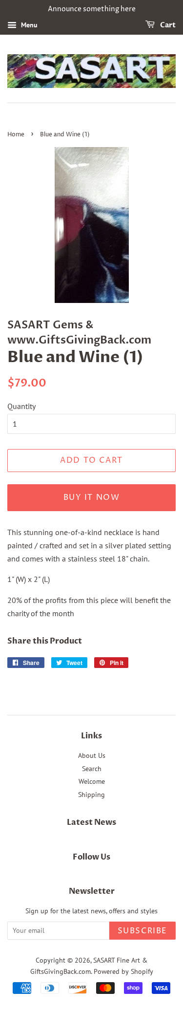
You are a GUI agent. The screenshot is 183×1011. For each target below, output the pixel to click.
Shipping (91, 794)
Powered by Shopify (123, 971)
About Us (91, 755)
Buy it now (91, 497)
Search (92, 768)
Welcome (92, 781)
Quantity (21, 406)
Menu (28, 25)
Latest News (91, 822)
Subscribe (142, 930)
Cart (167, 25)
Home (15, 134)
